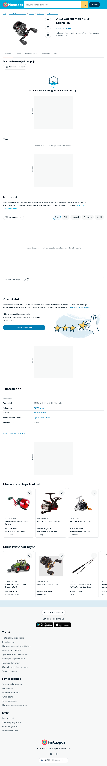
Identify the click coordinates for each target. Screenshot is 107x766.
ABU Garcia (39, 408)
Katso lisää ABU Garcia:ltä (14, 433)
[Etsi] (84, 4)
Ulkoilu (31, 14)
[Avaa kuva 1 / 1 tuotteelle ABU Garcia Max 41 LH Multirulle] (24, 33)
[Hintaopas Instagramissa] (56, 753)
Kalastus (40, 14)
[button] (48, 19)
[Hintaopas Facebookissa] (50, 753)
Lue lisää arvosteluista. (80, 307)
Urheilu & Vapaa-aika (17, 14)
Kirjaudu (94, 4)
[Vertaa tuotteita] (48, 35)
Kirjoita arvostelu (63, 28)
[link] (18, 513)
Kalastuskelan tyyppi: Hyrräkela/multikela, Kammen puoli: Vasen (77, 34)
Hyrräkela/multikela (42, 417)
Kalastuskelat (52, 14)
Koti (4, 14)
